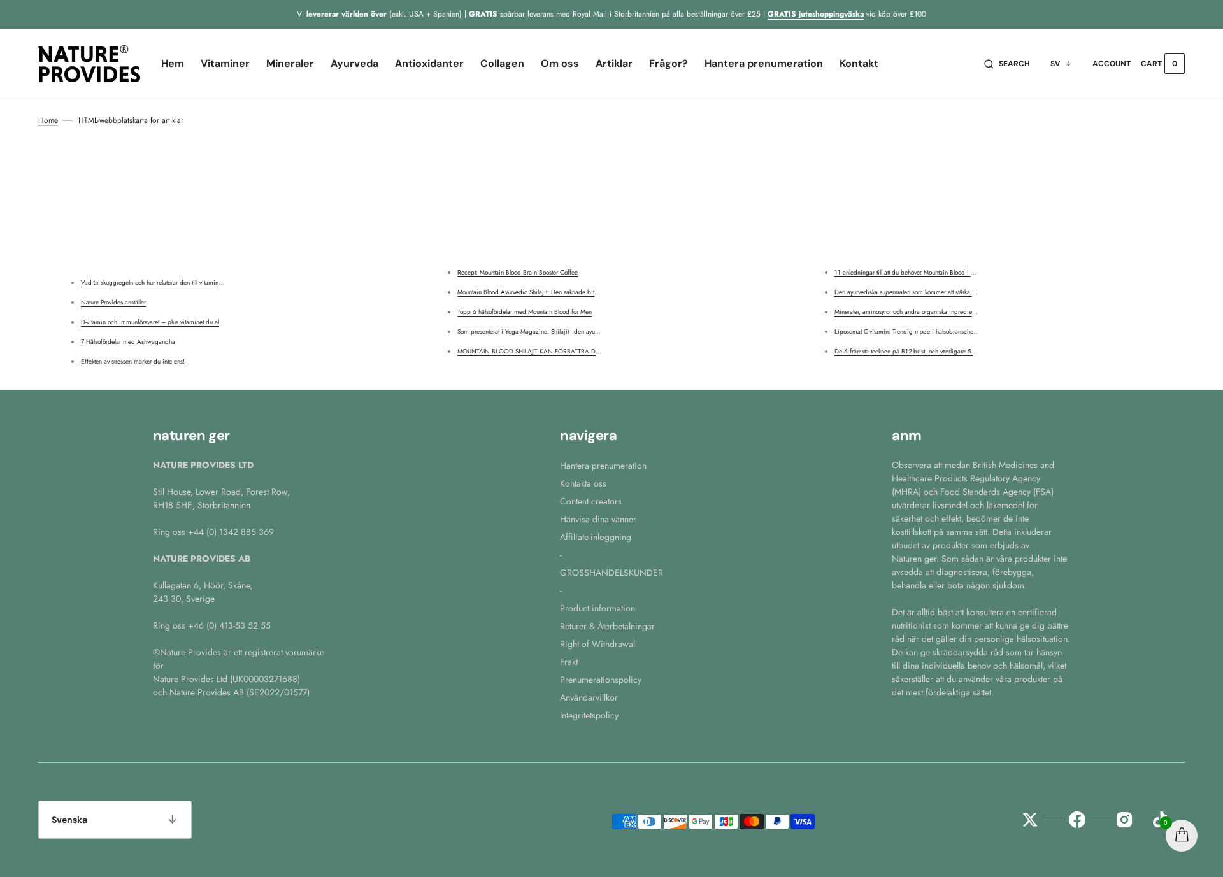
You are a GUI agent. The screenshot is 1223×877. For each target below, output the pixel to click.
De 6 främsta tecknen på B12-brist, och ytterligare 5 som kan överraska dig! (934, 351)
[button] (1007, 64)
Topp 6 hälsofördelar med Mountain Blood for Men (524, 312)
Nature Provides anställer (113, 302)
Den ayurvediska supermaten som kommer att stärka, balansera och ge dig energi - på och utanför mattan (973, 292)
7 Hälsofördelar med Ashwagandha (128, 341)
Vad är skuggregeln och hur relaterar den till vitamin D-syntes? (163, 282)
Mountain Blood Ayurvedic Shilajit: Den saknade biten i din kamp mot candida (562, 292)
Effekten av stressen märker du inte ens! (133, 361)
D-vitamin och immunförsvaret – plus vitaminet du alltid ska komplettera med (182, 322)
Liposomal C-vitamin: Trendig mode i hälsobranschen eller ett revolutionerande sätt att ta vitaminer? (965, 331)
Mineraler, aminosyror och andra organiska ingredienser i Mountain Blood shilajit (941, 312)
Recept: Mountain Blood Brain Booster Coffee (517, 272)
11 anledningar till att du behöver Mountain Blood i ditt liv (910, 272)
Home (48, 120)
